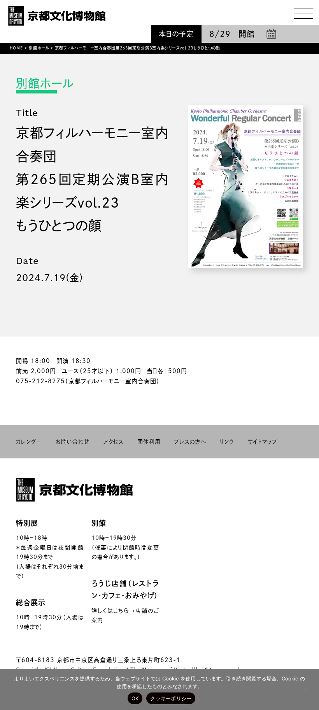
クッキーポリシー (170, 698)
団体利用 (148, 441)
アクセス (113, 441)
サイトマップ (262, 441)
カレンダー (29, 441)
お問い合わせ (72, 441)
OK (135, 698)
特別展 (27, 523)
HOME (16, 48)
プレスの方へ (190, 441)
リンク (227, 441)
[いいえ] (305, 689)
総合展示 (31, 602)
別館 (98, 523)
